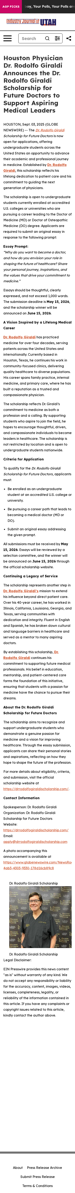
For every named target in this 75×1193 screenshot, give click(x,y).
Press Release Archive (44, 1168)
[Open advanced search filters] (57, 38)
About (18, 1168)
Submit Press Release (37, 1177)
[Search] (47, 38)
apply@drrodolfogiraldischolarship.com (35, 842)
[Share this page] (69, 38)
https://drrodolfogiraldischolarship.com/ (36, 789)
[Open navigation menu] (7, 38)
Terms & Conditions (37, 1186)
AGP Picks (10, 6)
